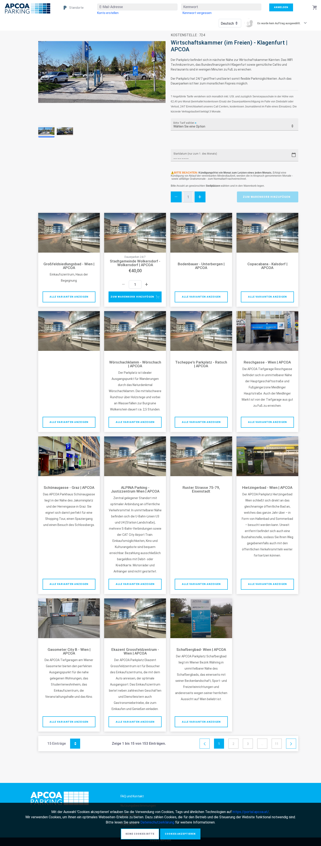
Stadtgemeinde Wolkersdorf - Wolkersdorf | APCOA (135, 263)
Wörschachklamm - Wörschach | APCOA (135, 364)
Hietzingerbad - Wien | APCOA (267, 487)
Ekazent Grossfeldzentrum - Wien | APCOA (135, 651)
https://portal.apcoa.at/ (251, 812)
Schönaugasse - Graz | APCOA (69, 487)
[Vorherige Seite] (204, 744)
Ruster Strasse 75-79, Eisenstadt (201, 489)
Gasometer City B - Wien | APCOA (69, 651)
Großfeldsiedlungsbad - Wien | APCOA (68, 266)
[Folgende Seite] (291, 744)
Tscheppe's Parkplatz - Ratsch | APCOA (201, 364)
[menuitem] (108, 13)
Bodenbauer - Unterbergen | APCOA (201, 266)
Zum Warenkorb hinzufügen (266, 196)
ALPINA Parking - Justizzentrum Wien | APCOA (135, 489)
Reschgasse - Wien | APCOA (267, 362)
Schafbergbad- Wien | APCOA (201, 649)
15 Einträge (61, 743)
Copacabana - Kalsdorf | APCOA (267, 266)
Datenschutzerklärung (157, 822)
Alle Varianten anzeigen (69, 296)
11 (276, 744)
